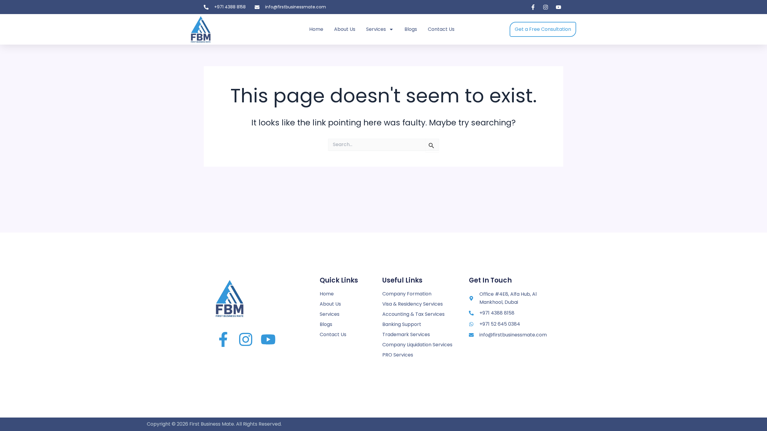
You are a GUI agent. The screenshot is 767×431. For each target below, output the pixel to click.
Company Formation (406, 293)
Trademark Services (406, 334)
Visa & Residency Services (412, 304)
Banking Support (401, 324)
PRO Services (397, 354)
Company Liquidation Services (417, 344)
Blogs (410, 29)
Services (376, 29)
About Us (344, 29)
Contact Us (441, 29)
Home (316, 29)
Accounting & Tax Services (413, 314)
